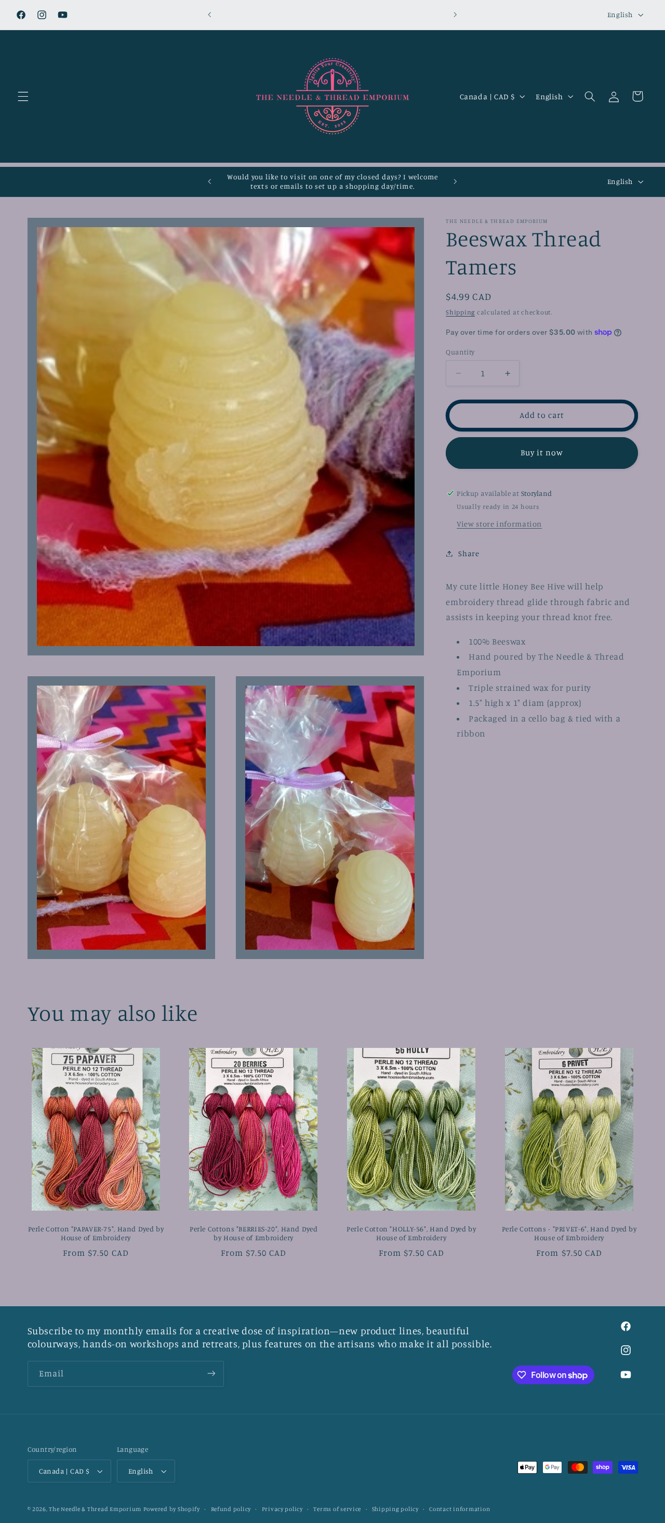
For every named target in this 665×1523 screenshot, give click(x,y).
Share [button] (468, 553)
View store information (499, 523)
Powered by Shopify (171, 1509)
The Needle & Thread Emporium (95, 1509)
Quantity (460, 352)
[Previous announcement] (209, 14)
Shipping (460, 312)
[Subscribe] (211, 1373)
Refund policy (231, 1509)
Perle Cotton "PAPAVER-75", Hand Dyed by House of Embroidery (96, 1233)
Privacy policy (282, 1509)
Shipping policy (395, 1509)
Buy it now (542, 452)
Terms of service (337, 1509)
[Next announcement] (455, 14)
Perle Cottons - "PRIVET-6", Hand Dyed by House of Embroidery (569, 1233)
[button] (23, 96)
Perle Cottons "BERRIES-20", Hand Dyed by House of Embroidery (253, 1233)
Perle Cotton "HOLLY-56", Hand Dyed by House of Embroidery (411, 1233)
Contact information (459, 1509)
